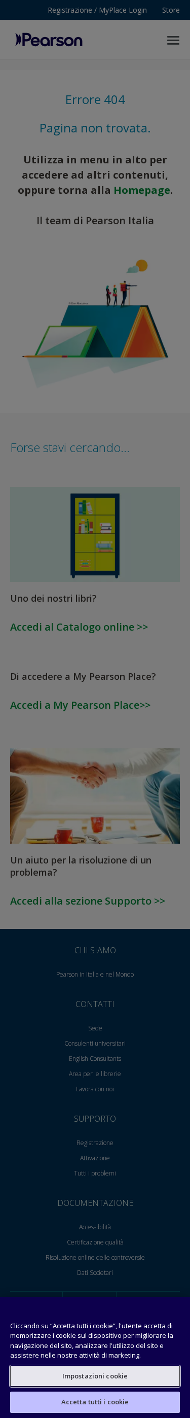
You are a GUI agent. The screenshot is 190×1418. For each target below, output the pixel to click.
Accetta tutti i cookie (95, 1401)
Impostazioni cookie (95, 1375)
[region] (95, 1357)
